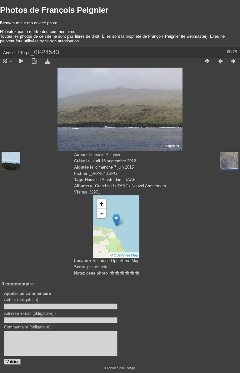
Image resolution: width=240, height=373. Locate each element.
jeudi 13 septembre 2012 (114, 161)
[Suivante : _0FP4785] (233, 61)
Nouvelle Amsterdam (103, 179)
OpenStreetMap (126, 254)
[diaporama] (21, 61)
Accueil (10, 52)
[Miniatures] (207, 61)
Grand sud (104, 186)
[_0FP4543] (116, 220)
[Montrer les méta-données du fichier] (34, 61)
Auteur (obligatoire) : (22, 299)
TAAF (130, 179)
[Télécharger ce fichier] (47, 61)
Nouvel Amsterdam (149, 186)
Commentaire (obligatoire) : (28, 327)
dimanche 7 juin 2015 (114, 167)
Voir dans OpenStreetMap (116, 260)
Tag (23, 52)
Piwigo (130, 368)
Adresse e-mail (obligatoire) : (30, 313)
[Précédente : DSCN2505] (220, 61)
